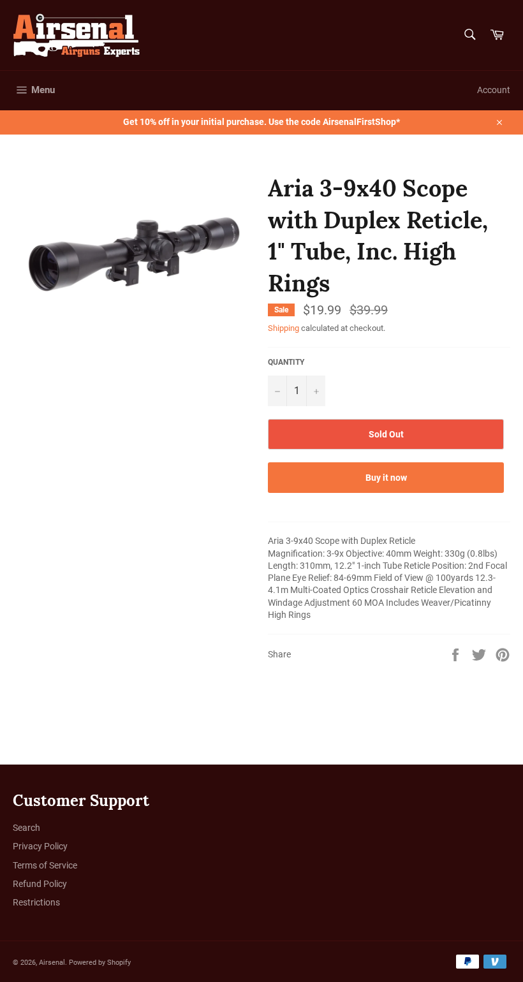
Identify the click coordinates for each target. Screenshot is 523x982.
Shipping (283, 328)
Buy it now (386, 478)
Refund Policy (40, 884)
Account (493, 90)
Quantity (286, 362)
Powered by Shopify (100, 962)
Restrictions (36, 902)
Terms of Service (45, 865)
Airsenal (52, 962)
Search (26, 828)
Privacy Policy (40, 846)
